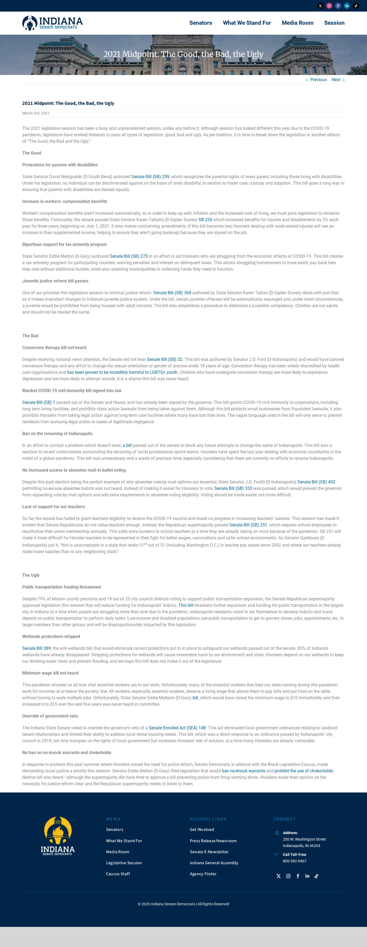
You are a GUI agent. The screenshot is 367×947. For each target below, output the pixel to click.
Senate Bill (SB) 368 (172, 292)
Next (336, 79)
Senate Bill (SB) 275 (129, 256)
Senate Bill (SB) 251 (248, 525)
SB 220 (205, 219)
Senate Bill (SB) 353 (233, 488)
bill (195, 697)
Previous (318, 79)
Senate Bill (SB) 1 (38, 402)
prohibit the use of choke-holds (304, 770)
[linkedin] (347, 6)
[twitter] (320, 6)
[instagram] (329, 6)
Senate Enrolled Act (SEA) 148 (177, 727)
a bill (127, 445)
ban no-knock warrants (243, 770)
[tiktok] (356, 6)
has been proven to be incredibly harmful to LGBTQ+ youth (122, 372)
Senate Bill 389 (36, 648)
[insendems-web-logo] (52, 17)
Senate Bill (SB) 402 (316, 482)
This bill (185, 605)
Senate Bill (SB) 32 (164, 359)
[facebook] (338, 6)
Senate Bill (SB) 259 (150, 176)
